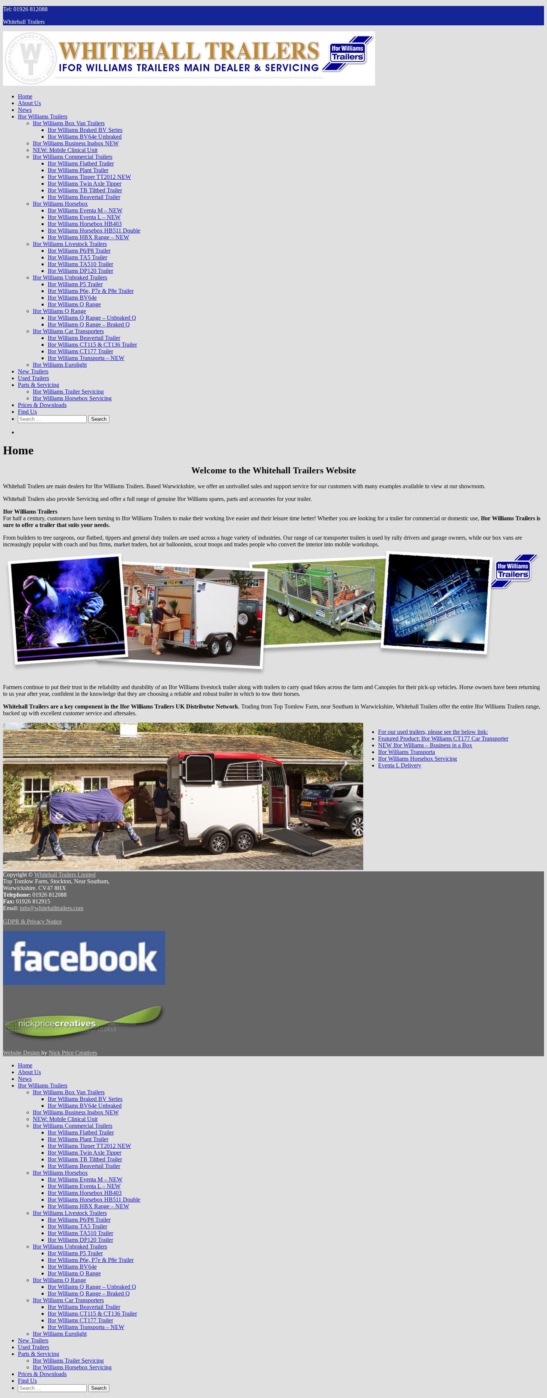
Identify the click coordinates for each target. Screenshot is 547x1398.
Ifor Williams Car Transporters (68, 331)
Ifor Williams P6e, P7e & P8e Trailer (91, 291)
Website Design (22, 1053)
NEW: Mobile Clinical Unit (65, 150)
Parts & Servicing (38, 385)
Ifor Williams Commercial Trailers (72, 157)
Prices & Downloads (42, 405)
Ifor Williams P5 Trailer (75, 284)
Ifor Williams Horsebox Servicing (72, 398)
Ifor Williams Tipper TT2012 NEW (89, 177)
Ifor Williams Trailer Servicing (68, 391)
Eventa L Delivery (399, 765)
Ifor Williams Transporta (406, 752)
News (25, 110)
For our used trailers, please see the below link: (433, 732)
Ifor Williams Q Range (74, 304)
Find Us (27, 411)
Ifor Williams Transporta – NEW (86, 358)
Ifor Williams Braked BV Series (85, 130)
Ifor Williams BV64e (72, 297)
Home (25, 96)
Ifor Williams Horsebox (60, 204)
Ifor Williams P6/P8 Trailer (79, 250)
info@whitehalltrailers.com (51, 908)
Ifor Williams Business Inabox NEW (76, 143)
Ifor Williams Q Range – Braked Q (89, 324)
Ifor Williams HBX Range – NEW (88, 237)
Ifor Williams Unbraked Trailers (70, 277)
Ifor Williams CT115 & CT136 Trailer (92, 344)
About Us (29, 103)
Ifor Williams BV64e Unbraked (85, 136)
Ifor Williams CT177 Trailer (80, 351)
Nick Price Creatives (73, 1053)
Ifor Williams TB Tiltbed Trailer (85, 190)
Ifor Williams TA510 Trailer (80, 264)
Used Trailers (33, 378)
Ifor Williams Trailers (42, 116)
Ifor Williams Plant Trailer (78, 170)
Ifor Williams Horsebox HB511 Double (94, 230)
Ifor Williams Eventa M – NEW (85, 210)
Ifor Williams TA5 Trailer (77, 257)
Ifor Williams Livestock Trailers (70, 244)
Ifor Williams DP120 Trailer (80, 271)
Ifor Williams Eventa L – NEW (84, 217)
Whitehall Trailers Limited (65, 874)
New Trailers (33, 371)
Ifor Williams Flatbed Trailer (81, 163)
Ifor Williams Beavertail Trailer (84, 197)
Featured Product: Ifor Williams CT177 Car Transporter (443, 738)
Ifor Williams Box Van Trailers (69, 123)
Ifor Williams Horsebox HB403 (85, 224)
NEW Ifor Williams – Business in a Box (425, 745)
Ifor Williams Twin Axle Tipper (84, 183)
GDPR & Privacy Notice (32, 921)
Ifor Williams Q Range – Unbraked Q (92, 318)
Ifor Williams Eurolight (60, 365)
